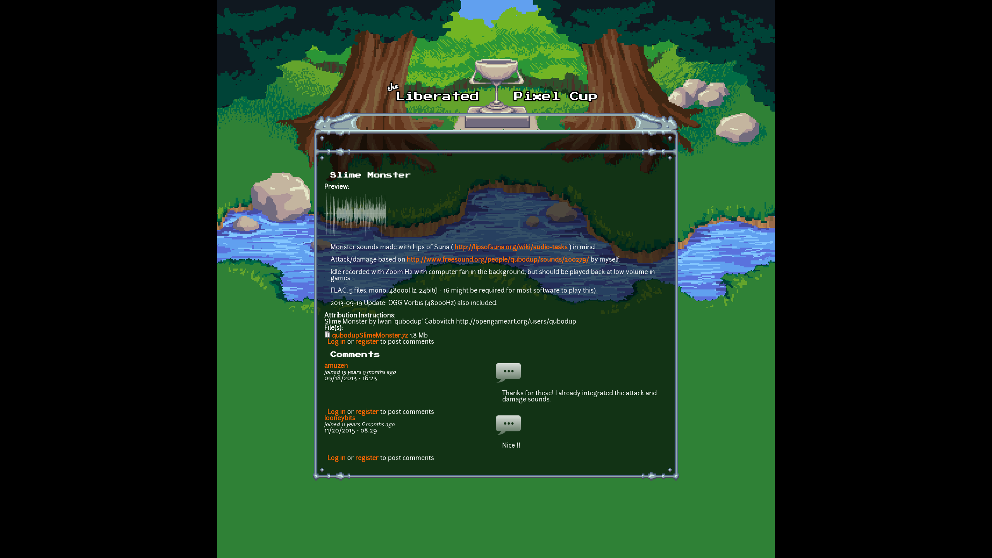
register (367, 342)
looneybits (339, 418)
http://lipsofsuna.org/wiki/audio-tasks (511, 248)
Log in (336, 342)
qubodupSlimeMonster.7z (370, 336)
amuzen (336, 366)
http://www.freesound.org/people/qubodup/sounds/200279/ (498, 260)
